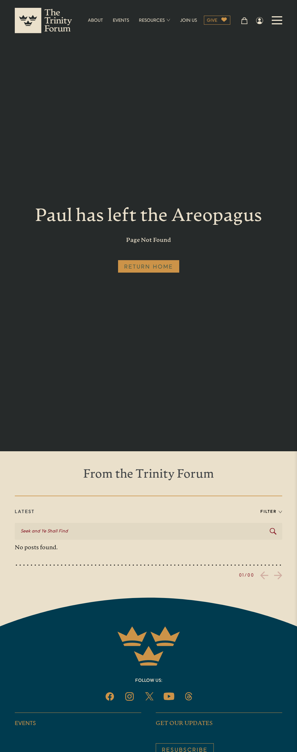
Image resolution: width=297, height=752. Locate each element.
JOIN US (188, 20)
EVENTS (121, 20)
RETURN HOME (148, 267)
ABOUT (95, 20)
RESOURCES (152, 20)
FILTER (268, 512)
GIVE (212, 20)
